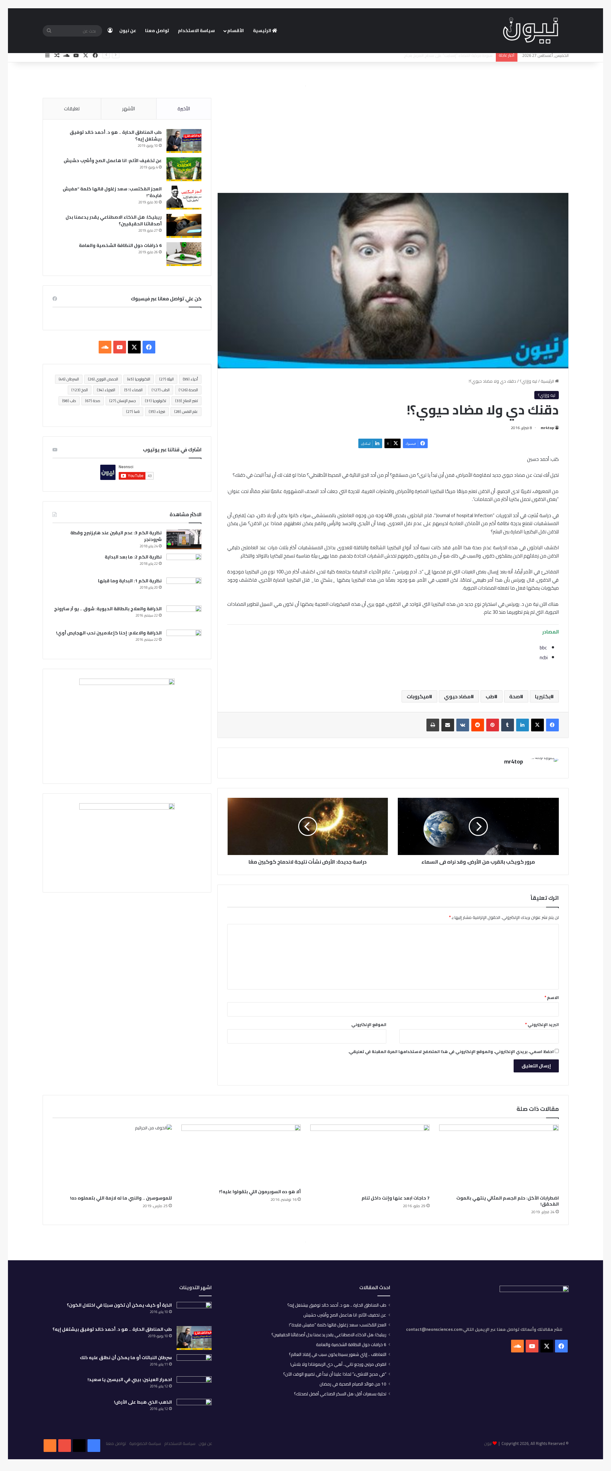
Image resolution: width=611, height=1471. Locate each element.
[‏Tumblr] (507, 725)
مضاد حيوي (457, 696)
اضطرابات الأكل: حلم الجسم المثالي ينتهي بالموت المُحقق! (507, 1201)
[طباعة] (432, 725)
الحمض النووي (103, 379)
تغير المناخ (186, 400)
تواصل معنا (157, 30)
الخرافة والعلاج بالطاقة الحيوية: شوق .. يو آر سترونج (108, 609)
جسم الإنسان (122, 400)
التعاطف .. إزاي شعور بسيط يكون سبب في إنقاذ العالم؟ (337, 1354)
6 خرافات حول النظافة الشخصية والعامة (120, 245)
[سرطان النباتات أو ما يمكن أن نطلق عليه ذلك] (194, 1363)
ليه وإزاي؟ (528, 381)
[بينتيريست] (492, 725)
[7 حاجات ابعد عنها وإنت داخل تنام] (370, 1158)
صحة (514, 696)
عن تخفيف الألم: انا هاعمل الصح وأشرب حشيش (113, 160)
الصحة (188, 389)
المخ (79, 389)
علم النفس (186, 411)
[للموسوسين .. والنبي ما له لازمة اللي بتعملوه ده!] (112, 1158)
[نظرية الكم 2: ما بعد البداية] (183, 563)
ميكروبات (418, 696)
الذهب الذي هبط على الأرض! (143, 1402)
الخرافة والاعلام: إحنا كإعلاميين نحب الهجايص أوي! (109, 633)
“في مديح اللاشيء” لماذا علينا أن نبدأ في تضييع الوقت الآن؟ (334, 1374)
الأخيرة (184, 108)
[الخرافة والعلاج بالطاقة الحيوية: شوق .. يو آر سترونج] (183, 615)
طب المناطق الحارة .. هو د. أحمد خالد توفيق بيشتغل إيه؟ (116, 135)
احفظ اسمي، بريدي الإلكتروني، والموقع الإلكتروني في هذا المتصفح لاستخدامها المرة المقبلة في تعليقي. (451, 1051)
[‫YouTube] (119, 347)
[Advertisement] (393, 140)
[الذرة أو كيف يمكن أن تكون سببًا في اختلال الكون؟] (194, 1312)
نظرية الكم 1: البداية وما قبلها (130, 581)
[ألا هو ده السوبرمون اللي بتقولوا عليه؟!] (241, 1155)
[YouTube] (64, 1445)
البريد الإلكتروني (542, 1024)
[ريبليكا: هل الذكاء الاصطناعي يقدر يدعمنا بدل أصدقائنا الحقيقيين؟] (183, 226)
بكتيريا (543, 696)
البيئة (166, 379)
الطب (160, 389)
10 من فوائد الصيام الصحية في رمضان (353, 1384)
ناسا (133, 411)
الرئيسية (262, 30)
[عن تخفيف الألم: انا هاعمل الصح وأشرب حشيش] (183, 169)
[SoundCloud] (50, 1445)
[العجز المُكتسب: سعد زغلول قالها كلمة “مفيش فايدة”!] (183, 197)
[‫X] (537, 725)
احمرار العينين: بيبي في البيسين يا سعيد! (130, 1379)
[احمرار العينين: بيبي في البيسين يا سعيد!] (194, 1385)
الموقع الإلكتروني (368, 1024)
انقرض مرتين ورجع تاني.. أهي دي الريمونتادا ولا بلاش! (338, 1364)
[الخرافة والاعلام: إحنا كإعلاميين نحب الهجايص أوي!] (183, 639)
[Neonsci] (530, 31)
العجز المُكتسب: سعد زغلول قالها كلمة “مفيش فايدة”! (112, 192)
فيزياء (157, 411)
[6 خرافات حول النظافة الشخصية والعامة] (183, 254)
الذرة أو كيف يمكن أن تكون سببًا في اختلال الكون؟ (119, 1305)
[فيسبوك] (552, 725)
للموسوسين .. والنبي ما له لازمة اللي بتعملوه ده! (121, 1198)
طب (490, 696)
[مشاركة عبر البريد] (447, 725)
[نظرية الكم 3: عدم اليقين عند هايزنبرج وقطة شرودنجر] (183, 539)
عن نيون (127, 30)
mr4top (547, 427)
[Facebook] (94, 1445)
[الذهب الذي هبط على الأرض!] (194, 1410)
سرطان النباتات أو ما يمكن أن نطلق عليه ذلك (126, 1357)
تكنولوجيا (155, 400)
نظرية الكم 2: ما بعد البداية (133, 557)
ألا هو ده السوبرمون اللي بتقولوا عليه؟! (260, 1191)
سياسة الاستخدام (196, 30)
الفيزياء (106, 389)
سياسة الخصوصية (145, 1443)
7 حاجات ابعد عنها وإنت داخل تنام (396, 1198)
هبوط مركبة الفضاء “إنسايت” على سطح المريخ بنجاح (448, 55)
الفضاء (133, 389)
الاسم (551, 997)
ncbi (544, 657)
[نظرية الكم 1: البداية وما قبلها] (183, 589)
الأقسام (235, 30)
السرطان (69, 379)
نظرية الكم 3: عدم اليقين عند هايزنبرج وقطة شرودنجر (116, 536)
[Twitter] (79, 1445)
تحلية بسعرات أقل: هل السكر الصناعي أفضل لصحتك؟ (340, 1394)
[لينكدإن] (522, 725)
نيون (488, 1443)
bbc (543, 647)
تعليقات (72, 108)
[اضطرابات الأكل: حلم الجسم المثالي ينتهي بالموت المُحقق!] (498, 1158)
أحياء (190, 379)
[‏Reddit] (477, 725)
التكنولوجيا (138, 379)
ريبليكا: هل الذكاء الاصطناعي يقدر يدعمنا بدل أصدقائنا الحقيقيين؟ (114, 220)
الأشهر (128, 108)
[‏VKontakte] (462, 725)
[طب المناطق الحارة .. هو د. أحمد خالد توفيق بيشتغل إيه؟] (183, 141)
